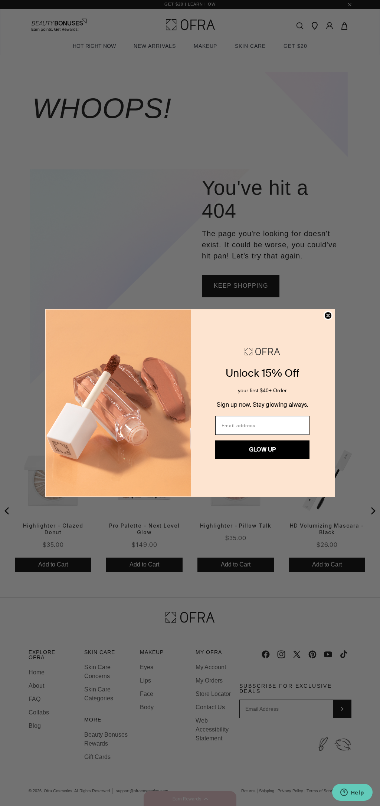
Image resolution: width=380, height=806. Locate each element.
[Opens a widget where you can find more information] (352, 793)
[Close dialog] (328, 315)
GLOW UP (262, 449)
